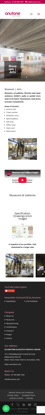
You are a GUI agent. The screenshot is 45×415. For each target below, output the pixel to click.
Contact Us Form (16, 398)
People (9, 334)
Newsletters (11, 301)
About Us (10, 316)
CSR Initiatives (32, 301)
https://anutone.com (13, 364)
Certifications (11, 327)
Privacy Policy (13, 395)
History (9, 338)
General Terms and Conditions (21, 392)
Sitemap (29, 398)
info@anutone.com (12, 379)
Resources (10, 320)
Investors (10, 331)
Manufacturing (12, 323)
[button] (6, 408)
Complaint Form (28, 395)
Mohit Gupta (23, 409)
